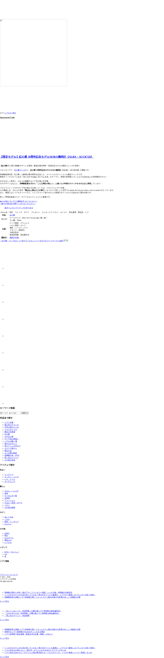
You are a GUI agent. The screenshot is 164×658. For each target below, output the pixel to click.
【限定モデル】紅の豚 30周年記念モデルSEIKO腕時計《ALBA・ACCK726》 (46, 156)
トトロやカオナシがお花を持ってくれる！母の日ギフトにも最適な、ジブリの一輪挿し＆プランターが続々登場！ (49, 595)
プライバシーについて (9, 575)
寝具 (6, 493)
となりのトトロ (10, 429)
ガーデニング (9, 482)
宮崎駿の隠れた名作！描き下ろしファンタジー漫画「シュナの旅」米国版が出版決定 (38, 592)
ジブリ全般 (8, 422)
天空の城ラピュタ (11, 427)
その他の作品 (9, 460)
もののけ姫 (8, 437)
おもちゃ (8, 524)
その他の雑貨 (9, 507)
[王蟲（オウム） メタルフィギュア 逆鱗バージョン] (12, 403)
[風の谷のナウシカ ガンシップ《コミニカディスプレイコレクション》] (12, 387)
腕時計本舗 (14, 238)
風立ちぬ (8, 451)
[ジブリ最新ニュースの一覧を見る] (11, 589)
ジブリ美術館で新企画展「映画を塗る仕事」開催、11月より (28, 634)
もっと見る (4, 601)
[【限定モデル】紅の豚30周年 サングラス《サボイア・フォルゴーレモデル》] (12, 268)
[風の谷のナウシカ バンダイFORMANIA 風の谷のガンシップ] (12, 370)
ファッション (9, 500)
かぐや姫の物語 (10, 453)
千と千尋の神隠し (11, 439)
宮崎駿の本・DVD (11, 455)
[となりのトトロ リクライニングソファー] (12, 302)
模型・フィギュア (11, 522)
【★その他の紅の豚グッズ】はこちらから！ (18, 204)
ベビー (7, 505)
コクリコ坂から (10, 448)
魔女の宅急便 (9, 432)
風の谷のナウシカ (11, 425)
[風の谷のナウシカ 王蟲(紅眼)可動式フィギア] (12, 353)
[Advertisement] (18, 136)
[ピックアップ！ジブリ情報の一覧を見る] (11, 644)
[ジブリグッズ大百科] (36, 13)
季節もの (8, 540)
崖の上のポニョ (10, 444)
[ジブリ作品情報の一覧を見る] (11, 607)
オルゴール (8, 538)
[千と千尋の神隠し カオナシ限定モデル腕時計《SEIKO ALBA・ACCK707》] (12, 336)
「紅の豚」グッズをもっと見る (12, 241)
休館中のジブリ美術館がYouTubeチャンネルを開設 (24, 632)
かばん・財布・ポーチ (13, 503)
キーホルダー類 (10, 496)
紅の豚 (12, 215)
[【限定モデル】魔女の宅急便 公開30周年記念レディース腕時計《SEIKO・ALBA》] (12, 319)
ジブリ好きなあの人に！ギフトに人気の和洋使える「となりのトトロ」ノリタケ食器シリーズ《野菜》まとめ (48, 653)
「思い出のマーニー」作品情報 (16, 616)
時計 (14, 113)
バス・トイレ (9, 479)
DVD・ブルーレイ (11, 552)
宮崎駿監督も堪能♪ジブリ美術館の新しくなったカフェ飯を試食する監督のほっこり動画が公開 (42, 597)
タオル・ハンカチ (11, 491)
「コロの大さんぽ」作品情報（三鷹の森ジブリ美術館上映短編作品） (32, 613)
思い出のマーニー (11, 458)
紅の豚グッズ (19, 170)
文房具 (7, 498)
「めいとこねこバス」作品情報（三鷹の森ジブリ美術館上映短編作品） (33, 611)
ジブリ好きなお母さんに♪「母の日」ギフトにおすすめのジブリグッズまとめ (35, 650)
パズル (7, 519)
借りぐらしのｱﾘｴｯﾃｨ (12, 446)
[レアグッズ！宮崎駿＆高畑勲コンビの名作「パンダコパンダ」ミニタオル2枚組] (12, 285)
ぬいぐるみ (8, 517)
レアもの (8, 113)
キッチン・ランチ (11, 477)
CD (5, 554)
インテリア (8, 475)
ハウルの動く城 (10, 441)
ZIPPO (6, 533)
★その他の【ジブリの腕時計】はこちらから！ (18, 201)
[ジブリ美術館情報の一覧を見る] (11, 625)
